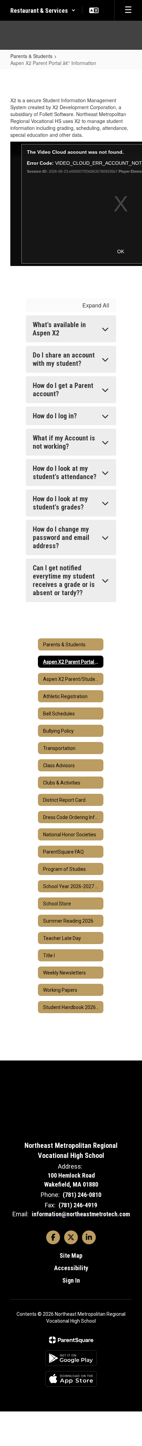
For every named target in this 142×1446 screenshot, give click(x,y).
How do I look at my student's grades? (60, 503)
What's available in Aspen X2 (59, 329)
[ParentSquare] (71, 1340)
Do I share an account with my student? (64, 359)
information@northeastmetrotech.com (81, 1214)
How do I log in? (55, 416)
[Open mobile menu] (128, 10)
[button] (42, 10)
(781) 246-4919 (78, 1205)
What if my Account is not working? (64, 442)
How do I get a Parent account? (63, 389)
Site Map (71, 1255)
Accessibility (71, 1268)
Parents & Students (31, 56)
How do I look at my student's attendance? (65, 472)
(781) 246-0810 (82, 1194)
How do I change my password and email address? (61, 537)
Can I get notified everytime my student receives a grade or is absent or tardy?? (64, 580)
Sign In (71, 1280)
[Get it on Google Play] (71, 1358)
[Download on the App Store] (71, 1379)
